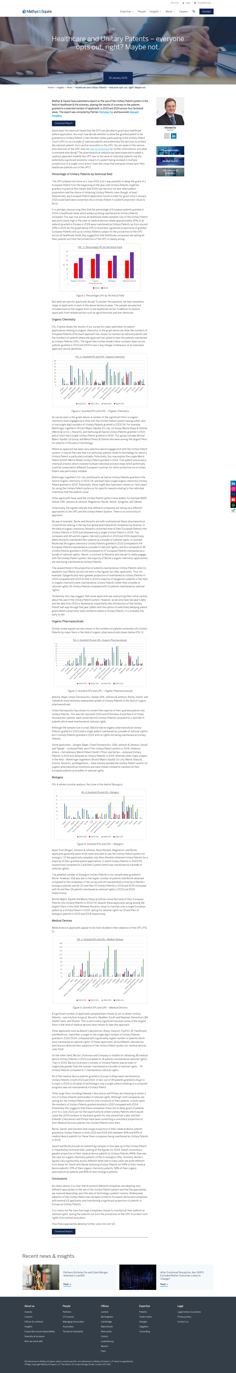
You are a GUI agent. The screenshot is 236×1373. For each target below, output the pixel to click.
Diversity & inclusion (34, 1337)
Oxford (104, 1337)
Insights (28, 1327)
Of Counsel (68, 1317)
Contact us (182, 1322)
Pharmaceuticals (170, 150)
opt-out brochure (99, 149)
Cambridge (106, 1322)
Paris (103, 1351)
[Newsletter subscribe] (233, 510)
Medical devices (170, 161)
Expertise (144, 1306)
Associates (68, 1327)
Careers (183, 12)
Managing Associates (73, 1322)
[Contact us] (233, 494)
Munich (104, 1346)
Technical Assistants (73, 1332)
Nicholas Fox (106, 112)
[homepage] (37, 11)
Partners (67, 1312)
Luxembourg (107, 1341)
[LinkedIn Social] (233, 483)
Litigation (143, 1327)
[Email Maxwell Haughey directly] (166, 136)
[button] (63, 123)
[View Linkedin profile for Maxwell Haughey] (173, 136)
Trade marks (145, 1317)
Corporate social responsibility (39, 1332)
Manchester (107, 1327)
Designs (143, 1322)
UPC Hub (174, 3)
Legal (180, 1306)
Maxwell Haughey (170, 128)
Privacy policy (184, 1317)
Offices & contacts (33, 1322)
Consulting (144, 1332)
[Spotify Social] (233, 505)
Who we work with (33, 1341)
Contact (206, 12)
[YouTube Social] (233, 499)
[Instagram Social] (233, 488)
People (142, 12)
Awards (28, 1312)
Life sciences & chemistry (170, 172)
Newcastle (106, 1332)
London (104, 1312)
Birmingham (107, 1317)
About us (29, 1306)
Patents (143, 1312)
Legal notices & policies (189, 1312)
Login (187, 3)
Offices (105, 1306)
